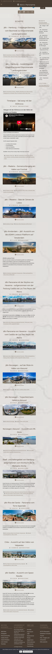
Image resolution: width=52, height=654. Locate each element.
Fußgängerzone (6, 93)
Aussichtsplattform (28, 273)
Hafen (9, 56)
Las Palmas (12, 157)
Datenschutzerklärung (27, 651)
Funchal (25, 155)
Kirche (7, 274)
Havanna (6, 322)
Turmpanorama (20, 273)
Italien (12, 533)
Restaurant (23, 224)
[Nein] (50, 651)
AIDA (17, 155)
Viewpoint (11, 452)
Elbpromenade (31, 55)
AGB (28, 633)
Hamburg (14, 55)
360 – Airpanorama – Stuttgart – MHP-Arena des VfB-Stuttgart (43, 44)
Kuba (10, 322)
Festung (5, 357)
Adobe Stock (4, 637)
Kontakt (29, 629)
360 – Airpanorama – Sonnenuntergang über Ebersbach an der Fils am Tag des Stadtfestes (44, 73)
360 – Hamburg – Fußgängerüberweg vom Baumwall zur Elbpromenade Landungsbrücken (19, 31)
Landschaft (30, 190)
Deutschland (9, 55)
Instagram (4, 633)
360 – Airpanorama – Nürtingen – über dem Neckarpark (43, 31)
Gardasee (8, 533)
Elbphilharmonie (25, 55)
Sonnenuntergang (10, 192)
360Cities (3, 631)
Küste (26, 190)
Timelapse (7, 155)
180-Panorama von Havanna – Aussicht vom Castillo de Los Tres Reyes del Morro (19, 334)
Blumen (18, 421)
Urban (27, 56)
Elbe (19, 91)
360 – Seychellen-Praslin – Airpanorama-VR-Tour (44, 58)
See (29, 157)
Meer (34, 190)
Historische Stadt (14, 56)
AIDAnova (20, 190)
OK (20, 651)
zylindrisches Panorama (22, 610)
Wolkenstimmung (16, 452)
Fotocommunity (5, 635)
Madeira (8, 190)
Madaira (16, 157)
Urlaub (5, 158)
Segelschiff (14, 323)
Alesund (8, 389)
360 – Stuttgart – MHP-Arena (44, 26)
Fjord (30, 450)
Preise (28, 637)
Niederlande (14, 273)
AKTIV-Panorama (44, 631)
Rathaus (5, 495)
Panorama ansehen (20, 50)
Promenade (19, 93)
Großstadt (5, 56)
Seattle (8, 610)
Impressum (30, 631)
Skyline (17, 323)
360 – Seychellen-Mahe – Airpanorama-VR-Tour (44, 49)
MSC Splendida (30, 493)
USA (17, 610)
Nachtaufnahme (22, 157)
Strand (30, 224)
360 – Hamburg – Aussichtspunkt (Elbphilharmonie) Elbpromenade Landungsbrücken (19, 67)
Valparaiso (23, 563)
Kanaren (8, 157)
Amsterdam (9, 273)
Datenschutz (30, 635)
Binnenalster (10, 493)
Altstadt (29, 533)
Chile (6, 563)
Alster (6, 493)
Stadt (22, 56)
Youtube (3, 644)
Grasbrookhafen (16, 493)
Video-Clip (12, 155)
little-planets (43, 642)
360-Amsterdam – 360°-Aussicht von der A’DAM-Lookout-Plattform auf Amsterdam (19, 234)
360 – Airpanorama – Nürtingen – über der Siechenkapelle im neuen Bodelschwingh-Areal (44, 38)
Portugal (11, 190)
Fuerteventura (21, 155)
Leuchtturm (21, 389)
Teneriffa (32, 157)
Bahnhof (19, 55)
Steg (24, 56)
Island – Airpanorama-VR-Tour (43, 78)
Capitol (28, 322)
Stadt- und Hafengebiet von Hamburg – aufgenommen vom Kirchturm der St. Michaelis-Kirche (19, 463)
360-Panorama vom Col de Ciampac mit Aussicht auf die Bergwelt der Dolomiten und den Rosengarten (44, 65)
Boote (17, 224)
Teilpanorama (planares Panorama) (18, 322)
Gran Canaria (30, 155)
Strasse (27, 357)
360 (5, 55)
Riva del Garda (16, 533)
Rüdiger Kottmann (25, 36)
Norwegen (12, 389)
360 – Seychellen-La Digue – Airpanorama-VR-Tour (44, 54)
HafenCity (24, 493)
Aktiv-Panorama (27, 5)
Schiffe (19, 56)
